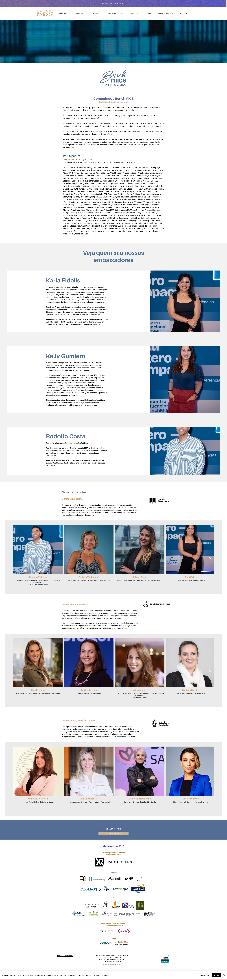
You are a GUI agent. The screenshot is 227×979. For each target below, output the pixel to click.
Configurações (203, 975)
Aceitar (216, 975)
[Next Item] (209, 559)
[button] (115, 13)
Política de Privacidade (100, 975)
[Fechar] (224, 975)
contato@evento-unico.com (112, 965)
